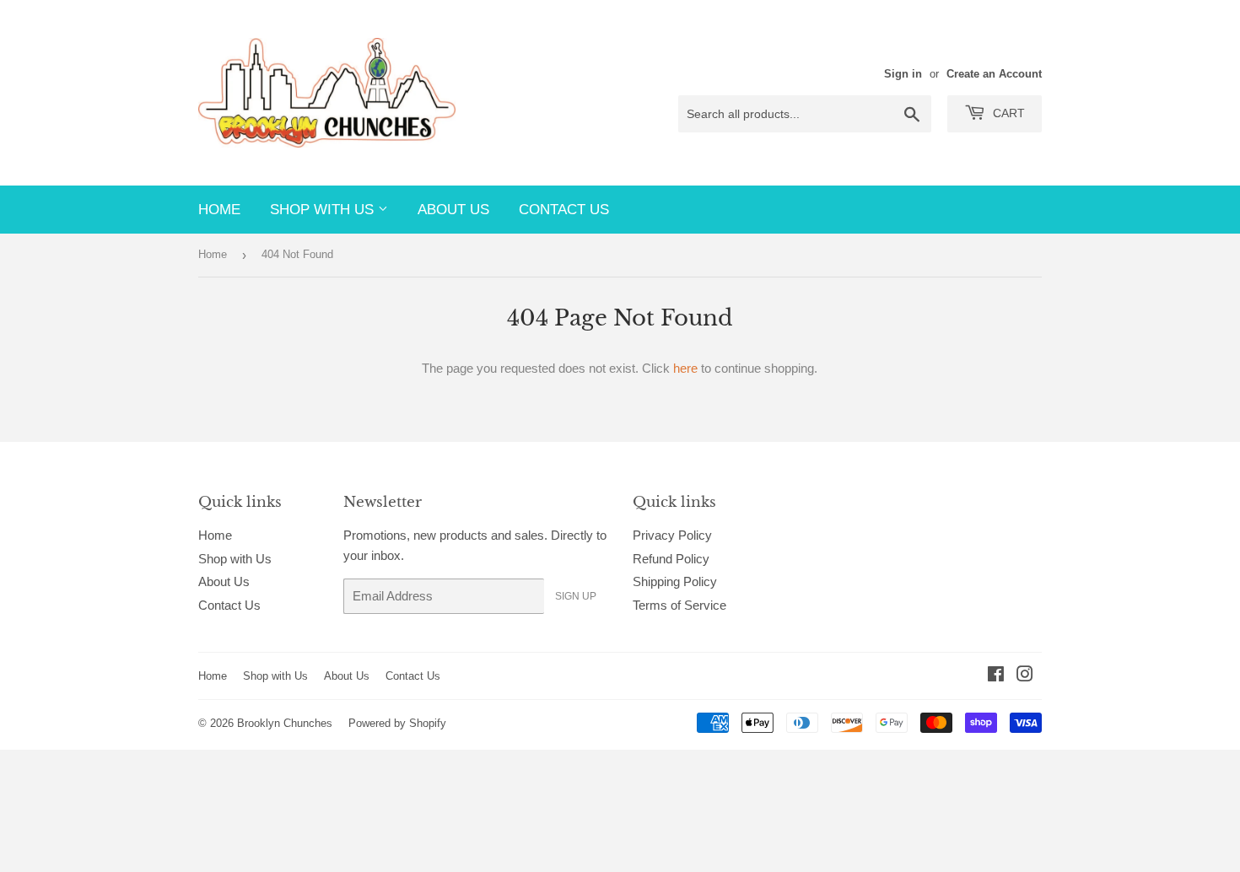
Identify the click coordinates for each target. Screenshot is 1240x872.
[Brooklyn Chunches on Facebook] (996, 676)
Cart (1007, 113)
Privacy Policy (672, 535)
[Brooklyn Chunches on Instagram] (1024, 676)
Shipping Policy (675, 581)
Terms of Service (679, 605)
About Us (453, 210)
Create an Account (994, 73)
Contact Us (564, 210)
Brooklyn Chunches (284, 723)
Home (219, 210)
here (685, 368)
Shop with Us (324, 210)
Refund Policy (671, 559)
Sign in (903, 73)
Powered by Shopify (397, 723)
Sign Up (575, 596)
